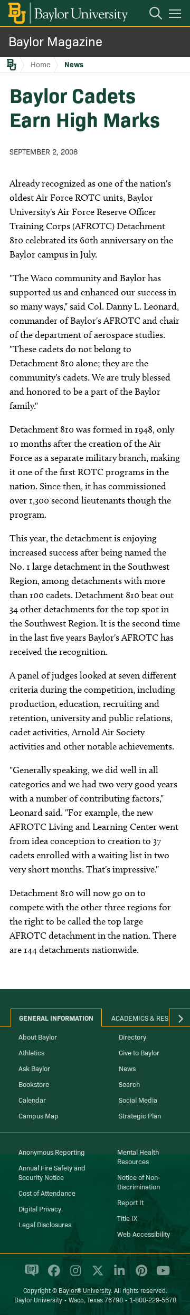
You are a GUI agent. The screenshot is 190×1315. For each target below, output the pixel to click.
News (73, 64)
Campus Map (38, 1115)
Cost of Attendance (46, 1192)
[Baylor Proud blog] (30, 1275)
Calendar (32, 1099)
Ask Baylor (34, 1068)
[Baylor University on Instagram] (73, 1275)
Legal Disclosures (44, 1224)
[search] (150, 15)
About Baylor (37, 1036)
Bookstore (33, 1083)
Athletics (31, 1052)
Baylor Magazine (55, 40)
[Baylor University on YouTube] (160, 1275)
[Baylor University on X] (96, 1275)
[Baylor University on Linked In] (117, 1275)
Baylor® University (85, 1290)
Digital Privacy (39, 1208)
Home (41, 64)
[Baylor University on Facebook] (52, 1275)
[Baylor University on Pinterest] (139, 1275)
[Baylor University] (67, 13)
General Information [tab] (56, 1017)
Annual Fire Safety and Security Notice (52, 1172)
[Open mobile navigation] (176, 15)
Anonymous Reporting (51, 1151)
